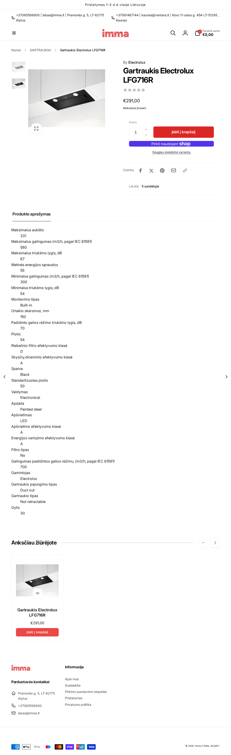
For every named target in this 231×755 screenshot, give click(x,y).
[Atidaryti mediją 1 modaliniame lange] (66, 98)
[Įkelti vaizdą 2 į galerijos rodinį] (18, 84)
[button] (14, 33)
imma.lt (199, 745)
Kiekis (133, 122)
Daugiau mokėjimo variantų (171, 152)
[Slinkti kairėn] (203, 542)
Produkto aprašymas (31, 214)
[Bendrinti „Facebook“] (140, 170)
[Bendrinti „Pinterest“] (162, 170)
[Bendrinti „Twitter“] (151, 170)
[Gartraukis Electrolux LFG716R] (38, 593)
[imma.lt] (20, 669)
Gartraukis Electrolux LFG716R (37, 612)
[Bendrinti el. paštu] (173, 170)
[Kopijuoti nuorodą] (185, 170)
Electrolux (134, 62)
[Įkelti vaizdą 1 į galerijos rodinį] (18, 67)
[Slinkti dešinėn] (215, 542)
